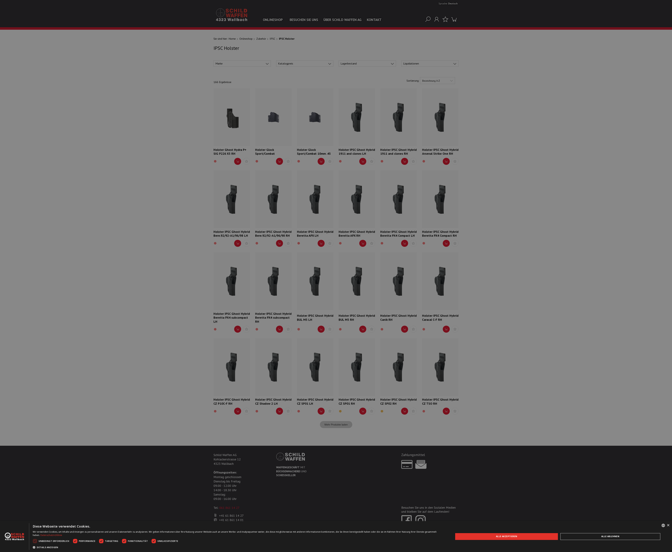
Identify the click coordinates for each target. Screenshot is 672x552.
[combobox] (663, 525)
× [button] (668, 525)
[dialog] (336, 536)
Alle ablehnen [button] (610, 536)
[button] (237, 547)
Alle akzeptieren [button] (506, 536)
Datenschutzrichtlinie (51, 535)
